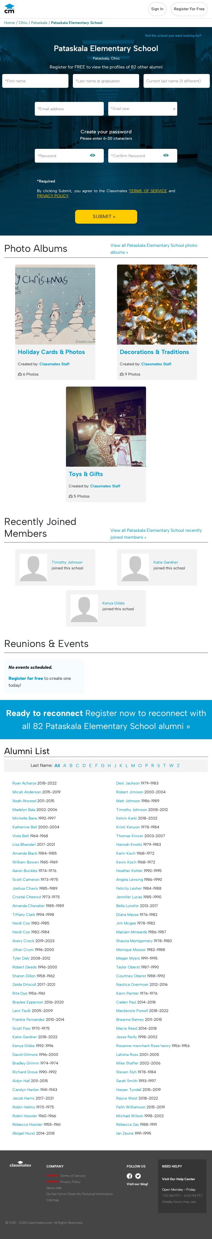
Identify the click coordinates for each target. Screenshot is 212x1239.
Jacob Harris (23, 1098)
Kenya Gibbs (113, 603)
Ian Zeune (125, 1133)
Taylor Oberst (128, 967)
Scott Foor (21, 1028)
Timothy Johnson (67, 562)
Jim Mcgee (126, 923)
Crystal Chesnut (26, 897)
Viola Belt (20, 836)
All (57, 765)
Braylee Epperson (27, 1002)
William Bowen (25, 862)
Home (9, 22)
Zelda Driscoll (24, 984)
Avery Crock (23, 941)
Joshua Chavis (25, 888)
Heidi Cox (21, 923)
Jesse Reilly (126, 1037)
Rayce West (126, 1098)
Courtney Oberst (131, 976)
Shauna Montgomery (134, 941)
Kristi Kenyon (128, 827)
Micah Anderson (26, 792)
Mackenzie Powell (132, 1010)
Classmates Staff (54, 364)
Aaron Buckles (25, 870)
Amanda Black (24, 853)
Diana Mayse (127, 914)
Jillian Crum (23, 949)
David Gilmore (25, 1054)
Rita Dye (19, 993)
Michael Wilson (129, 1116)
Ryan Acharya (24, 783)
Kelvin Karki (126, 818)
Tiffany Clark (23, 914)
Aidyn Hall (21, 1081)
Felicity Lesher (129, 888)
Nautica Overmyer (132, 984)
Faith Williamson (130, 1107)
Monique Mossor (131, 949)
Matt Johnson (128, 801)
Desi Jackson (128, 783)
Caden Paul (126, 1002)
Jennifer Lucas (129, 897)
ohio (23, 22)
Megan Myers (128, 958)
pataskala (39, 22)
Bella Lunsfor (127, 906)
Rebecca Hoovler (27, 1124)
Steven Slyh (126, 1072)
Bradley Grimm (25, 1063)
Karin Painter (127, 993)
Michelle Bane (24, 818)
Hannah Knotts (129, 844)
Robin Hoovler (24, 1116)
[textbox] (142, 108)
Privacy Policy (52, 196)
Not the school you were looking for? (173, 36)
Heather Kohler (129, 870)
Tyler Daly (21, 958)
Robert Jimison (129, 792)
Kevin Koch (126, 862)
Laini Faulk (21, 1010)
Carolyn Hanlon (25, 1089)
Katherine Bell (24, 827)
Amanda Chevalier (28, 906)
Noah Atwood (24, 801)
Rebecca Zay (127, 1124)
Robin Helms (23, 1107)
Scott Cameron (25, 879)
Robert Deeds (24, 967)
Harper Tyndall (128, 1089)
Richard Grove (25, 1072)
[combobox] (142, 109)
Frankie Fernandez (28, 1019)
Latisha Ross (127, 1054)
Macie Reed (126, 1028)
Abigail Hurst (23, 1133)
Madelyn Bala (23, 809)
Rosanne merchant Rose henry (143, 1045)
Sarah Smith (126, 1081)
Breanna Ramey (130, 1019)
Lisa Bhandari (24, 844)
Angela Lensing (129, 879)
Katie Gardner (165, 562)
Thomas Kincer (129, 836)
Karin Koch (126, 853)
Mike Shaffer (127, 1063)
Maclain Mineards (131, 932)
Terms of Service (148, 191)
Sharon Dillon (24, 976)
